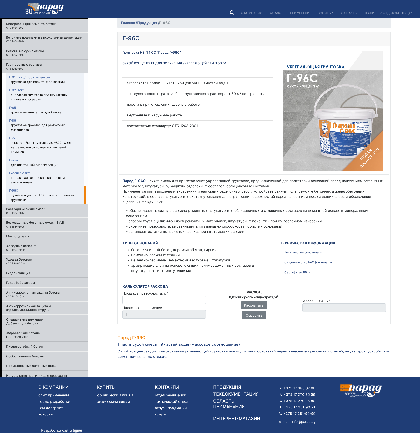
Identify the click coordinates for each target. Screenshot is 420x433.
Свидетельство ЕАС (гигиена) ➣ (308, 262)
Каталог (276, 13)
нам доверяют (50, 408)
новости (45, 414)
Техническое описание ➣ (303, 252)
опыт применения (53, 395)
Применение (300, 13)
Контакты (348, 13)
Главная (128, 23)
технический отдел (171, 401)
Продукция (147, 23)
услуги (160, 414)
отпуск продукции (171, 408)
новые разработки (54, 401)
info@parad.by (303, 421)
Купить (324, 13)
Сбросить (254, 315)
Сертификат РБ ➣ (297, 272)
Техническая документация (388, 13)
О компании (251, 13)
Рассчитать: (254, 305)
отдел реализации (170, 395)
